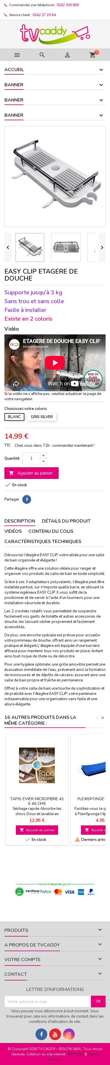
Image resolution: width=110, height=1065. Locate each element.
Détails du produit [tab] (66, 521)
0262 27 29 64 (44, 15)
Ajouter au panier (31, 473)
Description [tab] (19, 521)
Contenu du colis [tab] (50, 531)
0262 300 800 (68, 5)
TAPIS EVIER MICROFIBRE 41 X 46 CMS (37, 801)
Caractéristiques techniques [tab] (42, 541)
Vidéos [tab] (13, 531)
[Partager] (26, 499)
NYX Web (76, 1054)
